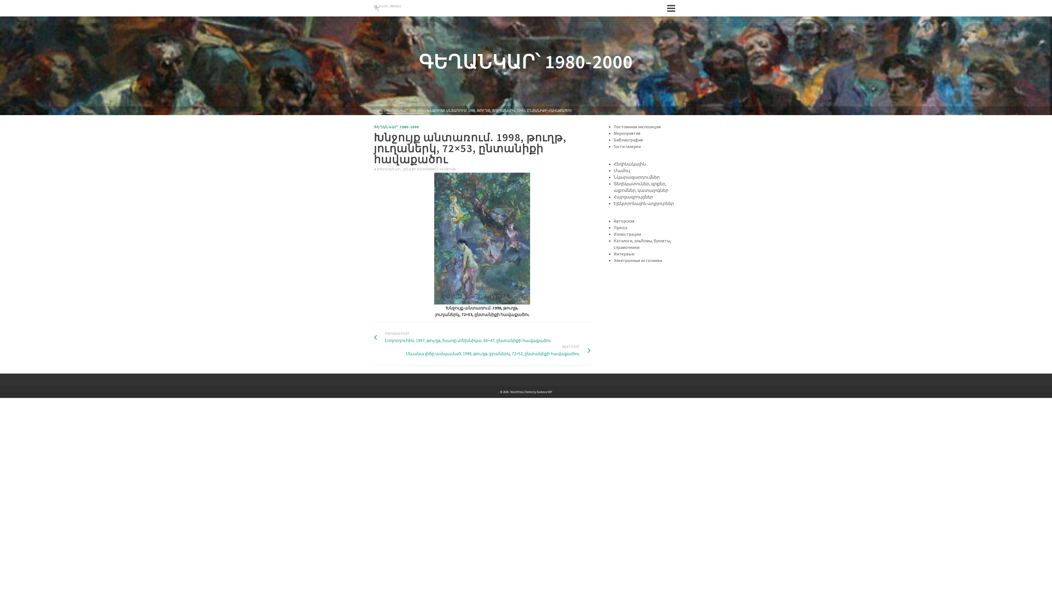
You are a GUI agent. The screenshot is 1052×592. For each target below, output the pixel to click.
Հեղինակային (630, 164)
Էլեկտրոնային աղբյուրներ (644, 203)
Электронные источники (638, 260)
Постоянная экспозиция (637, 126)
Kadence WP (544, 392)
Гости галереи (627, 146)
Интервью (624, 254)
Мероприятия (627, 133)
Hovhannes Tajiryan (436, 169)
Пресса (620, 227)
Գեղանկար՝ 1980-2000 (396, 127)
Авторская (624, 221)
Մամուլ (622, 170)
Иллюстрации (627, 234)
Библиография (628, 140)
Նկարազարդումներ (637, 177)
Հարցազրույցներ (633, 197)
